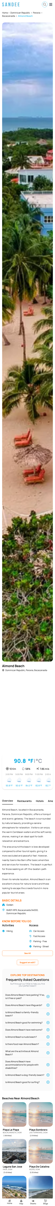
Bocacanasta (8, 15)
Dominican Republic (20, 12)
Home (5, 12)
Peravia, (30, 670)
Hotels (40, 801)
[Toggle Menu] (51, 4)
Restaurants (24, 801)
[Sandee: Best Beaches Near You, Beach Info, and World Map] (10, 4)
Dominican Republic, (15, 670)
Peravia (36, 12)
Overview (7, 800)
